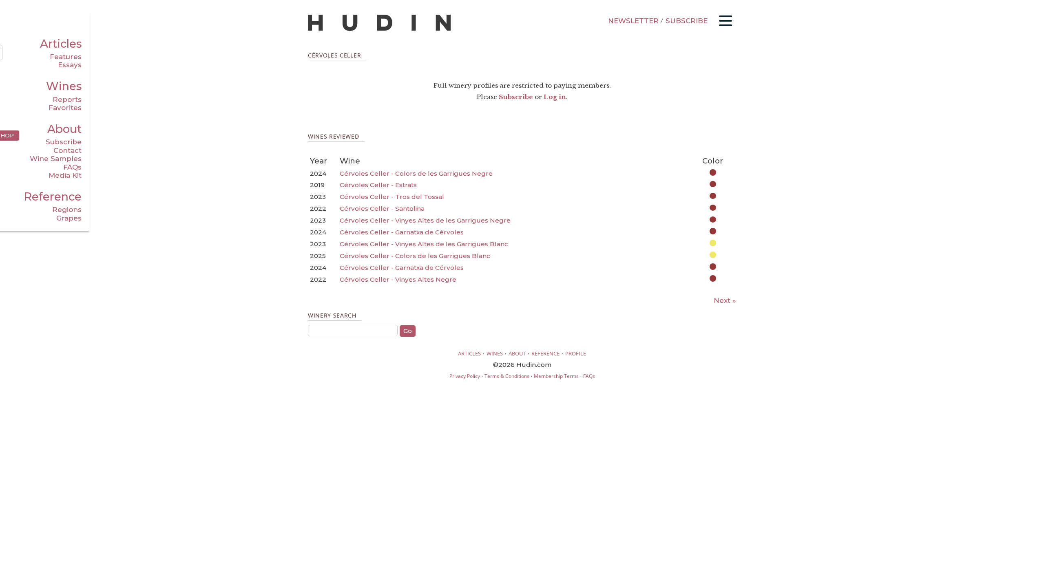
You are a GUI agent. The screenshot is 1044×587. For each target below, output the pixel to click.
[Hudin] (379, 29)
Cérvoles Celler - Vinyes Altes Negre (398, 279)
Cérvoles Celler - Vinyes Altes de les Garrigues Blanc (424, 244)
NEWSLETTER (633, 21)
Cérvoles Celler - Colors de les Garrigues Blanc (415, 256)
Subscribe (64, 142)
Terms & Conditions (506, 376)
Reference (53, 196)
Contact (67, 150)
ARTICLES (469, 353)
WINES (495, 353)
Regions (67, 209)
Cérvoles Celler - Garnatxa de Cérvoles (402, 232)
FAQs (72, 167)
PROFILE (575, 353)
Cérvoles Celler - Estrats (378, 185)
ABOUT (517, 353)
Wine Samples (56, 158)
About (64, 129)
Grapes (69, 218)
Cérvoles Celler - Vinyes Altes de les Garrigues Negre (425, 220)
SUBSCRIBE (687, 21)
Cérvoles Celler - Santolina (382, 208)
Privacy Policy (464, 376)
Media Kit (65, 175)
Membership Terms (556, 376)
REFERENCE (545, 353)
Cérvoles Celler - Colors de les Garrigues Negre (416, 173)
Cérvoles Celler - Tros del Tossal (392, 197)
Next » (725, 300)
